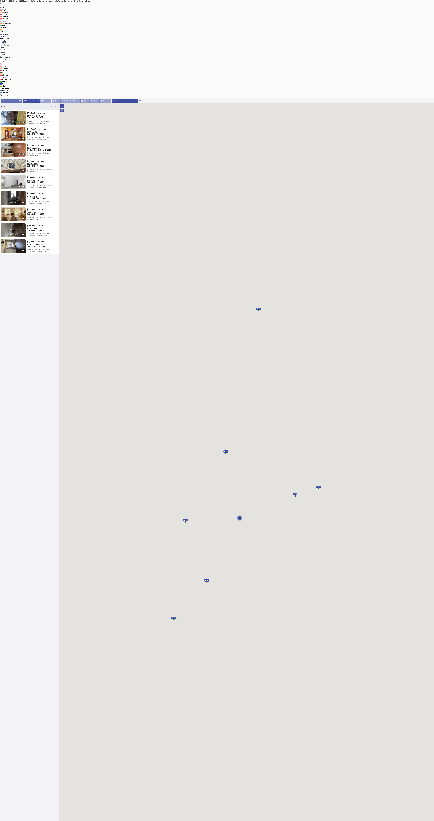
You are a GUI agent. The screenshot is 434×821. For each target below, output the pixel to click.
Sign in (8, 38)
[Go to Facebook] (0, 3)
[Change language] (2, 8)
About (2, 59)
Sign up (2, 38)
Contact (3, 62)
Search (2, 50)
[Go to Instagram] (0, 5)
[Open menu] (0, 97)
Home (2, 47)
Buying (2, 55)
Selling (2, 52)
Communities (5, 57)
